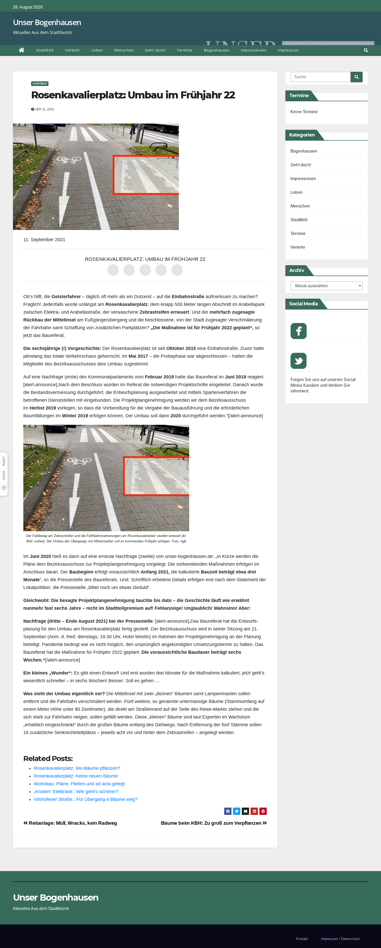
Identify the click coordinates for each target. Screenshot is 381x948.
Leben (97, 50)
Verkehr (72, 50)
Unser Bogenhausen (47, 22)
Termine (185, 50)
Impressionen (253, 50)
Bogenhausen (217, 50)
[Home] (22, 50)
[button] (366, 50)
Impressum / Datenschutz (340, 939)
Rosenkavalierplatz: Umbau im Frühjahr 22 (133, 95)
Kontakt (302, 939)
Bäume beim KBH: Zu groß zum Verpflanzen (212, 823)
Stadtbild (45, 50)
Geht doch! (155, 50)
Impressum (288, 50)
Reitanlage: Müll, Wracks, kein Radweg (72, 823)
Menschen (123, 50)
